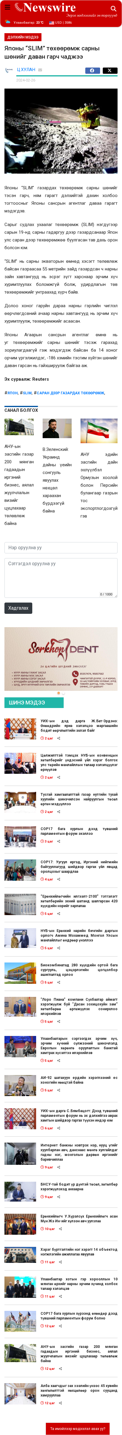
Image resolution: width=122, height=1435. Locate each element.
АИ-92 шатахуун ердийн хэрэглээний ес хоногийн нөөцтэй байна (79, 1080)
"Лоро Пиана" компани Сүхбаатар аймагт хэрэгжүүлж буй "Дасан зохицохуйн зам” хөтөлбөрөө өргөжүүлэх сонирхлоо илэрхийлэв (79, 1006)
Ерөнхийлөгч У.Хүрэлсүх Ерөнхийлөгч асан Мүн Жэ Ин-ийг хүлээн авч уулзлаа (79, 1218)
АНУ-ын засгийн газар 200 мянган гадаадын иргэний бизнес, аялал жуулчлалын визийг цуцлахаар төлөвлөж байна (79, 1354)
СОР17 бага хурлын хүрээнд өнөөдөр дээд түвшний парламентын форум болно (79, 1315)
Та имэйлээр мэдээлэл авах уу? (77, 1429)
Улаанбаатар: (29, 23)
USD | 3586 (63, 23)
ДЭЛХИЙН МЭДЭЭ (22, 37)
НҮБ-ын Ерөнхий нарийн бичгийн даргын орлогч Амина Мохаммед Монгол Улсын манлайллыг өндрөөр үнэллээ (79, 935)
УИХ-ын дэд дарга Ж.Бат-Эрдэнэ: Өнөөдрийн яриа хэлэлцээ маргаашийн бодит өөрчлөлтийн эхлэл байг (79, 726)
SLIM (27, 393)
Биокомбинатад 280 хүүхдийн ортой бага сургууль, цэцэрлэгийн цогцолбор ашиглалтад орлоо (79, 970)
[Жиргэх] (110, 70)
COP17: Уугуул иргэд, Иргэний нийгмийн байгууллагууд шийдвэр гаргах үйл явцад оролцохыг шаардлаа (79, 867)
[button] (58, 693)
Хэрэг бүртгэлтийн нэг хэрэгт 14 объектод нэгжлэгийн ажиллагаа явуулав (79, 1251)
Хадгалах (18, 608)
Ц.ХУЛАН (26, 69)
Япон (12, 393)
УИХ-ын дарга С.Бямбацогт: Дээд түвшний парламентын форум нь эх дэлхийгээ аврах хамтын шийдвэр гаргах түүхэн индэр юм (79, 1115)
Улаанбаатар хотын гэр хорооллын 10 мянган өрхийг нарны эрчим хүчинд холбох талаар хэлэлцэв (79, 1284)
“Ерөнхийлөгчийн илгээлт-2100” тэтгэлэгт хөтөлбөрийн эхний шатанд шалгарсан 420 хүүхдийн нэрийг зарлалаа (79, 901)
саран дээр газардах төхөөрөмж (70, 393)
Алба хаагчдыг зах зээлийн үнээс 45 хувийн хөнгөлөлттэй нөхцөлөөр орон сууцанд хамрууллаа (79, 1390)
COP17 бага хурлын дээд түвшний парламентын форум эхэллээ (79, 831)
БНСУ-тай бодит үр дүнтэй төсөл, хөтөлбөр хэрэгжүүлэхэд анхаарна (79, 1186)
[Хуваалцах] (94, 70)
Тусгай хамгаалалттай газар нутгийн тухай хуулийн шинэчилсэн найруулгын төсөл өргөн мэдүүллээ (79, 799)
